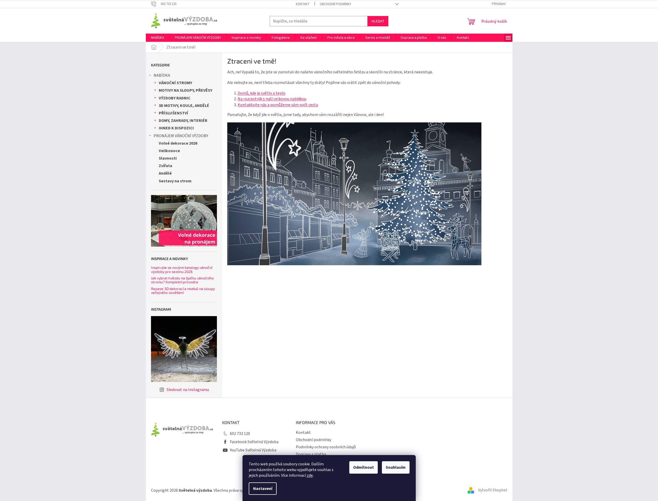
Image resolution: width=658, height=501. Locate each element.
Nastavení (262, 488)
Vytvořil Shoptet (492, 490)
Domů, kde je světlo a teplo (261, 93)
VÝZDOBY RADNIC (175, 98)
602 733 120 (240, 433)
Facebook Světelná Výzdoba (254, 442)
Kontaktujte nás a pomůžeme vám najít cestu (278, 105)
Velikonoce (169, 151)
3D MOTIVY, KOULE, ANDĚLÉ (184, 105)
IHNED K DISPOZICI (176, 128)
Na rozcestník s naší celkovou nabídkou (272, 99)
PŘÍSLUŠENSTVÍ (173, 113)
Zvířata (165, 166)
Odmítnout (363, 467)
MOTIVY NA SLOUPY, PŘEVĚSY (185, 90)
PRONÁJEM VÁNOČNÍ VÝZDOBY (181, 136)
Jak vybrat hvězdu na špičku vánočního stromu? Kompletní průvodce (182, 280)
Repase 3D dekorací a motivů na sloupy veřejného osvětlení (183, 291)
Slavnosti (168, 158)
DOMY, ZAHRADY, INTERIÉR (183, 120)
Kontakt (302, 4)
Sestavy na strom (175, 181)
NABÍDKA (162, 75)
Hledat (378, 21)
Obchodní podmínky (335, 4)
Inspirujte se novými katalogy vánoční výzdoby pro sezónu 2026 (181, 269)
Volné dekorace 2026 (178, 143)
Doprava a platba (311, 454)
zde (310, 475)
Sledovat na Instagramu (188, 390)
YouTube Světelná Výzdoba (253, 450)
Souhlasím (396, 467)
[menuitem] (157, 38)
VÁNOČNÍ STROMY (175, 83)
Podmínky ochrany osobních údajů (326, 447)
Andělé (165, 173)
